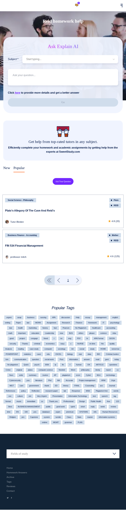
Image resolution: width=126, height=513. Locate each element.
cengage (34, 338)
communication (20, 359)
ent (30, 396)
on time (92, 344)
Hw (102, 344)
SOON (112, 338)
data (89, 354)
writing (7, 323)
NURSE (80, 344)
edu (48, 354)
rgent (73, 407)
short (83, 407)
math (10, 333)
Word (73, 370)
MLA (98, 375)
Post (61, 359)
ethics (81, 333)
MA (58, 380)
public (48, 407)
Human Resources (109, 412)
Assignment (51, 323)
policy (23, 391)
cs (118, 370)
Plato (116, 200)
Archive (10, 477)
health (20, 328)
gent (107, 359)
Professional (68, 401)
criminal (37, 344)
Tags (9, 481)
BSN (47, 365)
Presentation (57, 396)
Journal (112, 386)
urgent (8, 317)
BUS (71, 333)
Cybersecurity (15, 380)
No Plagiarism (80, 328)
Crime (8, 370)
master (90, 417)
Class (69, 417)
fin (63, 365)
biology (70, 354)
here (17, 92)
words (116, 391)
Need (46, 338)
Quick (26, 365)
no (61, 338)
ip (55, 365)
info (95, 412)
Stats (79, 417)
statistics (27, 354)
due (10, 328)
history (45, 328)
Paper (18, 323)
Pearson (66, 328)
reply (93, 407)
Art (72, 349)
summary (32, 375)
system (47, 417)
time (8, 412)
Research (66, 323)
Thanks (25, 344)
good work (60, 407)
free (108, 401)
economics (50, 344)
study (92, 349)
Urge (113, 380)
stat (80, 354)
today (117, 359)
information (73, 359)
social (82, 349)
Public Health (96, 401)
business (30, 317)
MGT (12, 386)
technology (110, 375)
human (79, 365)
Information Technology (77, 396)
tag (115, 396)
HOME (103, 349)
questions (113, 365)
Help (77, 317)
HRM (103, 380)
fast (55, 328)
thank (47, 386)
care (21, 386)
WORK (38, 323)
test (94, 396)
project (22, 338)
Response (76, 391)
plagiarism (66, 375)
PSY (79, 338)
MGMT (56, 422)
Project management (87, 380)
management (101, 317)
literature (38, 380)
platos (30, 370)
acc (101, 386)
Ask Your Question (63, 181)
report (108, 370)
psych (36, 365)
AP (55, 375)
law (28, 323)
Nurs (11, 375)
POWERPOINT (12, 354)
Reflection (36, 391)
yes (34, 412)
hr (87, 338)
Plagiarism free (102, 391)
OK (88, 365)
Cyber (88, 375)
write (21, 375)
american (70, 412)
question (35, 359)
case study (34, 349)
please (91, 333)
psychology (114, 323)
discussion (65, 317)
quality (112, 344)
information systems (107, 417)
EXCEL (58, 354)
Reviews (11, 486)
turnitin (58, 417)
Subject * (13, 59)
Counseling (89, 386)
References (10, 391)
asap (19, 317)
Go (63, 102)
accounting (110, 328)
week (103, 407)
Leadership (49, 333)
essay (87, 317)
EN (17, 412)
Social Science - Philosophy (20, 200)
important (22, 333)
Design (82, 401)
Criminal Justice (112, 354)
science (103, 333)
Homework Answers (17, 472)
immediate (31, 401)
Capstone (34, 417)
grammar (68, 422)
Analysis (8, 349)
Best (10, 407)
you (28, 380)
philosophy (85, 370)
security (13, 344)
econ (78, 375)
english (115, 317)
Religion (13, 417)
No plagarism (12, 365)
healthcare (96, 328)
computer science (46, 370)
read (97, 359)
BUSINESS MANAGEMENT (29, 407)
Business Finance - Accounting (22, 235)
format (8, 401)
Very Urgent (42, 396)
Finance (79, 323)
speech (105, 396)
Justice (45, 375)
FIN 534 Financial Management (24, 245)
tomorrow (115, 349)
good (12, 338)
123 (117, 401)
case (39, 354)
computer (48, 349)
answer (87, 359)
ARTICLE (100, 365)
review (113, 407)
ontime (44, 422)
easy (62, 344)
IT (103, 323)
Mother (115, 235)
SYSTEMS (83, 412)
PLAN (80, 422)
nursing (43, 317)
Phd (49, 380)
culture (20, 396)
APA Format (98, 338)
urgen (58, 412)
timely (97, 370)
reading (21, 349)
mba (114, 333)
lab (65, 391)
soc (10, 396)
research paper (51, 391)
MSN (88, 391)
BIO (98, 354)
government (34, 386)
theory (65, 386)
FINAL (76, 386)
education (35, 333)
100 (26, 412)
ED (56, 386)
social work (49, 359)
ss (42, 401)
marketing (33, 328)
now (61, 333)
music (19, 401)
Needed (62, 370)
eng (69, 338)
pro (23, 417)
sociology (61, 349)
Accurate (69, 380)
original (19, 370)
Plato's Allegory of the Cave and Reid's (30, 210)
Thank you (53, 401)
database (46, 412)
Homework (92, 323)
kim (7, 359)
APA (53, 317)
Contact (11, 491)
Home (10, 468)
